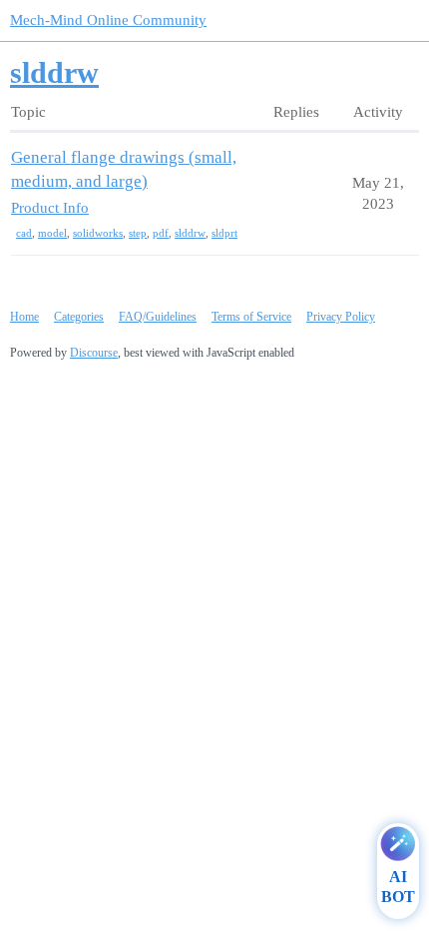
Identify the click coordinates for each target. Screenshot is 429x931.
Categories (79, 317)
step (138, 233)
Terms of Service (251, 317)
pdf (161, 233)
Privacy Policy (340, 317)
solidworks (98, 233)
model (52, 233)
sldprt (224, 233)
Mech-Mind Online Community (108, 20)
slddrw (190, 233)
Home (24, 317)
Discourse (94, 353)
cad (24, 233)
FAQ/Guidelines (158, 317)
